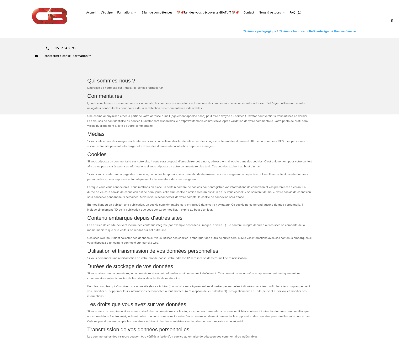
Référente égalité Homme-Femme (332, 31)
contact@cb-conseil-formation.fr (67, 56)
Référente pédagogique (259, 31)
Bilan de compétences (157, 12)
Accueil (91, 12)
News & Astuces (270, 12)
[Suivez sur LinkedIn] (392, 20)
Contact (249, 12)
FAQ (292, 12)
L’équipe (107, 12)
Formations (125, 12)
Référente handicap (293, 31)
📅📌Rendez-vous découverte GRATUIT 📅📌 (208, 12)
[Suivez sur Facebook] (384, 20)
